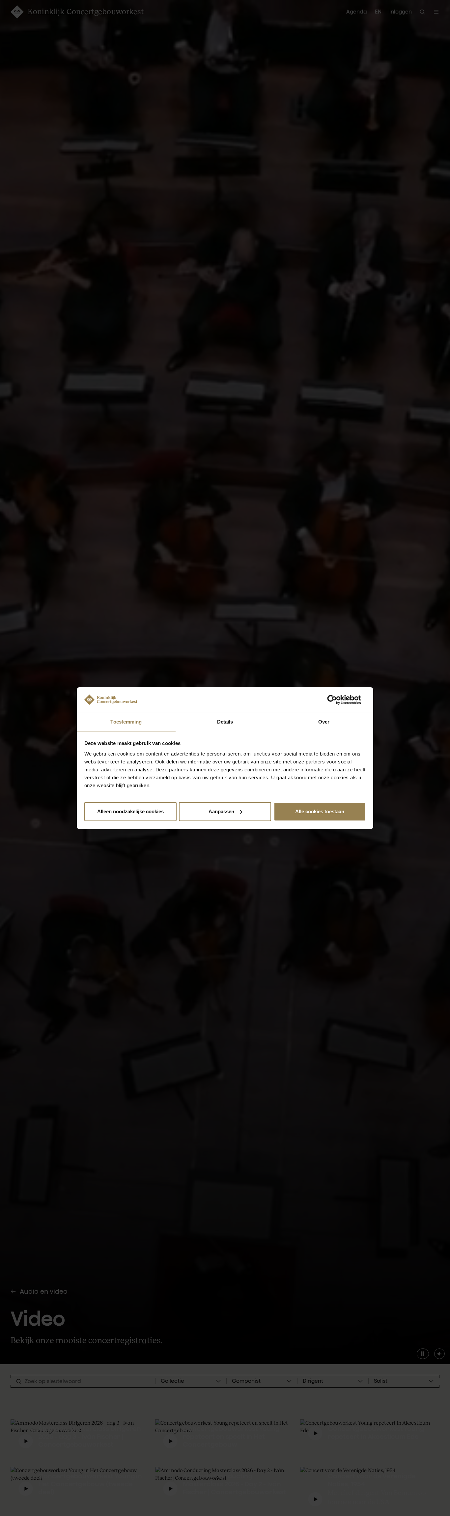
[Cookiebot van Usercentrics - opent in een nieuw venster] (337, 700)
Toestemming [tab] (126, 721)
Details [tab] (225, 721)
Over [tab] (323, 721)
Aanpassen (221, 811)
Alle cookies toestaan (319, 811)
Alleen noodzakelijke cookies (130, 811)
